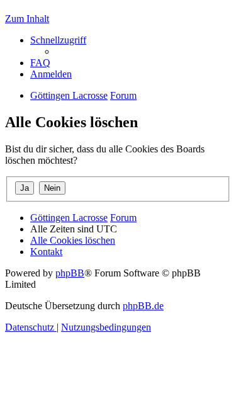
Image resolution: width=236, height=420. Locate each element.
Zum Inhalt (27, 18)
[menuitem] (40, 62)
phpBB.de (143, 305)
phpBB (69, 273)
